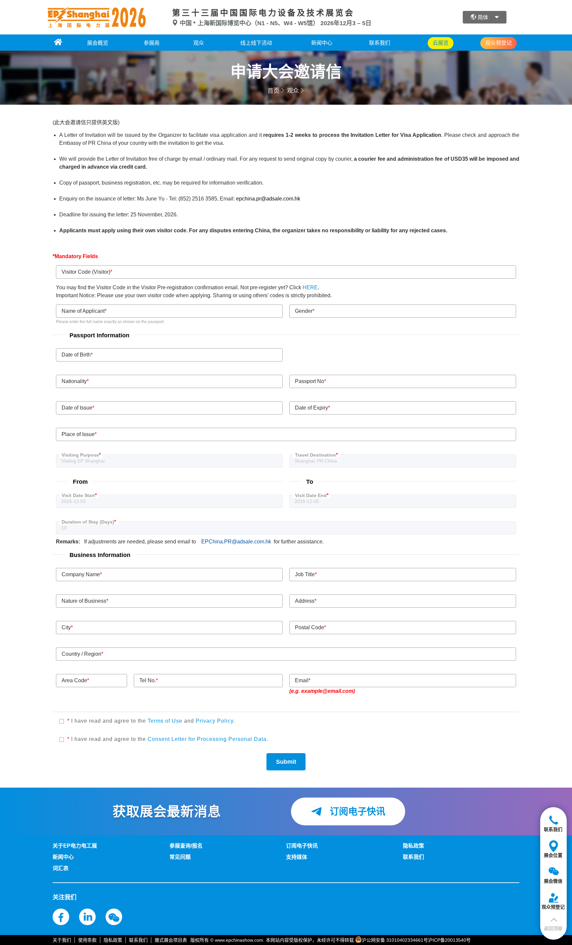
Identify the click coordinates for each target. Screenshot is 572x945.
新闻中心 (321, 43)
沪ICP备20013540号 (449, 940)
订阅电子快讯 (356, 811)
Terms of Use (166, 721)
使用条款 (87, 940)
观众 (198, 43)
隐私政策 (113, 940)
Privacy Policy (214, 721)
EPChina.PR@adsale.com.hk (236, 541)
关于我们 (62, 940)
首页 (273, 90)
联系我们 (379, 43)
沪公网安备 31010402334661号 (395, 940)
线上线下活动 (256, 43)
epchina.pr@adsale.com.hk (268, 198)
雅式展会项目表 (171, 940)
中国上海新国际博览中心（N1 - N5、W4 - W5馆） (249, 23)
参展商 (152, 43)
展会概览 (97, 43)
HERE (310, 287)
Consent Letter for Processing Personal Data (207, 739)
